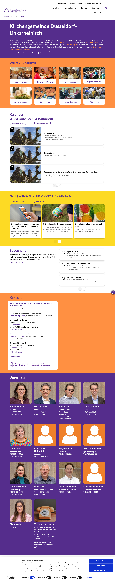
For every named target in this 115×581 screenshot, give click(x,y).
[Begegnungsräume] (94, 73)
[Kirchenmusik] (70, 73)
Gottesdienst (60, 4)
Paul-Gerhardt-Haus (93, 42)
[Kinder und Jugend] (45, 73)
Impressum (14, 359)
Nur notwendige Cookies (101, 570)
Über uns (96, 13)
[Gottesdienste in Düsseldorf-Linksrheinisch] (21, 73)
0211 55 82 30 (65, 416)
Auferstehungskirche (60, 42)
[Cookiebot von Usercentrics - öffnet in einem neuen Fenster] (11, 577)
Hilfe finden (84, 8)
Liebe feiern (55, 8)
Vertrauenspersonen (46, 536)
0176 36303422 (91, 454)
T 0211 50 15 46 (16, 347)
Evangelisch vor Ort (93, 4)
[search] (106, 8)
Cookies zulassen (101, 560)
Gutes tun (96, 8)
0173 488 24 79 (17, 492)
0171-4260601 (66, 454)
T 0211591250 (40, 412)
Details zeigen (89, 577)
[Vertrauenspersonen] (45, 510)
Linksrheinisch (21, 16)
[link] (55, 8)
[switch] (48, 577)
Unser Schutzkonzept (44, 547)
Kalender (71, 4)
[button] (13, 52)
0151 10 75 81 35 (42, 492)
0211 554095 (16, 412)
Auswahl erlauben (101, 565)
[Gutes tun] (94, 93)
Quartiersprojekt (71, 45)
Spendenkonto (15, 357)
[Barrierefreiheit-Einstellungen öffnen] (113, 292)
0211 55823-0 (16, 325)
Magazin (80, 4)
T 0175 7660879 (89, 412)
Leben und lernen (69, 8)
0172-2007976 (42, 457)
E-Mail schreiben (16, 329)
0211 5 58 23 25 (17, 454)
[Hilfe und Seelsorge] (70, 93)
